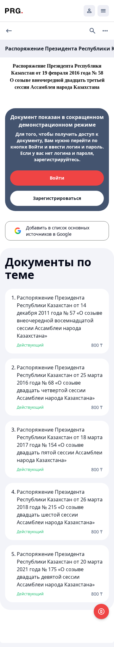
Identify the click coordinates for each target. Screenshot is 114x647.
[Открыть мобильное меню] (103, 11)
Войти (57, 178)
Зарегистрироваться (57, 198)
